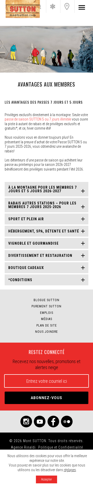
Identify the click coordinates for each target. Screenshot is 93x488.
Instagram (26, 421)
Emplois (46, 313)
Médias (46, 319)
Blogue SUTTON (46, 300)
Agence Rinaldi (23, 447)
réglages (70, 470)
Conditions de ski (52, 6)
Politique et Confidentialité (60, 447)
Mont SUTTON (22, 9)
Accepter (46, 479)
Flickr (67, 421)
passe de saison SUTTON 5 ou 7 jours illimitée (38, 119)
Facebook (53, 421)
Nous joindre (66, 6)
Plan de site (46, 325)
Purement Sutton (46, 306)
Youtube (39, 421)
